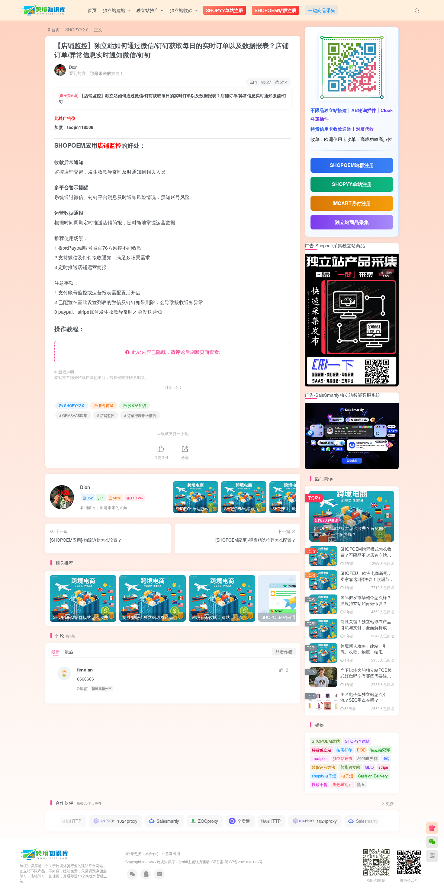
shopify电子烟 (324, 776)
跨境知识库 (166, 861)
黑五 (361, 784)
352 (90, 497)
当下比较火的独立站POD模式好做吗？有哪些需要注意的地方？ (366, 676)
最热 (69, 652)
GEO (369, 767)
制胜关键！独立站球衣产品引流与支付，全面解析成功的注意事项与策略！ (365, 627)
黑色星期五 (342, 784)
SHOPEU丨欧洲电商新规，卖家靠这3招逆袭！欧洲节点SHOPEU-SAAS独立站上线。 (367, 582)
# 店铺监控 (105, 415)
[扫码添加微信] (432, 842)
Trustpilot (320, 758)
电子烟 (347, 776)
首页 (55, 30)
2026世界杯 (367, 758)
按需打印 (344, 750)
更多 (390, 803)
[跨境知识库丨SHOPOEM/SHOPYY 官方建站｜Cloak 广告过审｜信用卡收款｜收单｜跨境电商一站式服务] (45, 854)
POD (361, 750)
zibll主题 (188, 861)
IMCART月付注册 (352, 203)
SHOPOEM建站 (326, 741)
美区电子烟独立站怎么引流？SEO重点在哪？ (363, 697)
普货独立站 (350, 767)
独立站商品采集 (352, 222)
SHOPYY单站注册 (352, 184)
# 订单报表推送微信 (140, 415)
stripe (383, 767)
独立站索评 (380, 750)
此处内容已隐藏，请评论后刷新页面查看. (175, 351)
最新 (55, 652)
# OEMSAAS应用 (73, 415)
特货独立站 (321, 750)
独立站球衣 (342, 758)
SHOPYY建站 (357, 741)
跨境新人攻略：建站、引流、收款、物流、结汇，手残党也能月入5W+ (365, 652)
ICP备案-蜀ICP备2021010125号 (236, 861)
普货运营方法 (323, 767)
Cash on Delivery (373, 776)
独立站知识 (137, 405)
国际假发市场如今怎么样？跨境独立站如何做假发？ (365, 600)
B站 (385, 758)
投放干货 (319, 784)
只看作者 (283, 652)
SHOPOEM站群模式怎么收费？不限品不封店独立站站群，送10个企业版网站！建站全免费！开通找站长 (366, 558)
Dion (73, 67)
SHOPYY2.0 (76, 30)
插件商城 (106, 405)
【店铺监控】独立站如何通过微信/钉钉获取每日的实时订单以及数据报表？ (171, 49)
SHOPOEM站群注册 (352, 165)
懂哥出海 (172, 853)
